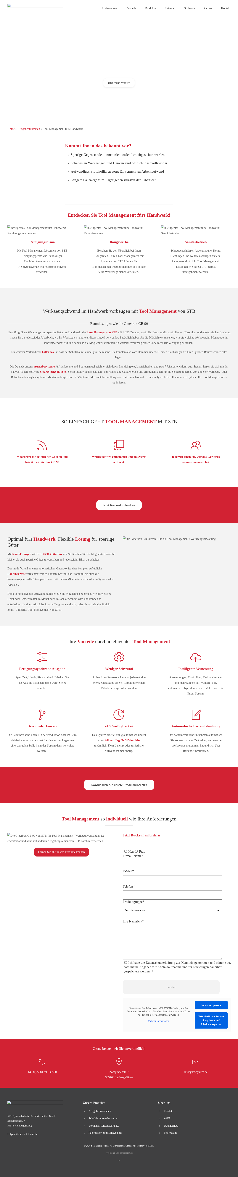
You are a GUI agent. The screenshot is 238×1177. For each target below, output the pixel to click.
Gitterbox (48, 352)
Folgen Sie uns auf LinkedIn (22, 1134)
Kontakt (226, 8)
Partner (208, 8)
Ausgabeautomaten (28, 128)
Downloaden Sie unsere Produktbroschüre (119, 785)
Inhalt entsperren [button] (211, 1005)
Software (189, 8)
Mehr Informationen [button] (158, 1021)
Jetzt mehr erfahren (119, 82)
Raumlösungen (21, 554)
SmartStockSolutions (53, 371)
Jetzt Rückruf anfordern (119, 505)
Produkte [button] (150, 8)
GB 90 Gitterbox (51, 554)
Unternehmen (110, 8)
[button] (119, 1161)
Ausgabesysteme (44, 366)
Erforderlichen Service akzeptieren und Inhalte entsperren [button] (211, 1020)
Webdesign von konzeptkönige (119, 1153)
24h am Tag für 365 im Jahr (122, 740)
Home (11, 128)
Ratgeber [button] (170, 8)
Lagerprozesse (16, 573)
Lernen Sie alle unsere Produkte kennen (61, 852)
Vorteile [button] (131, 8)
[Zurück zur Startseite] (35, 8)
